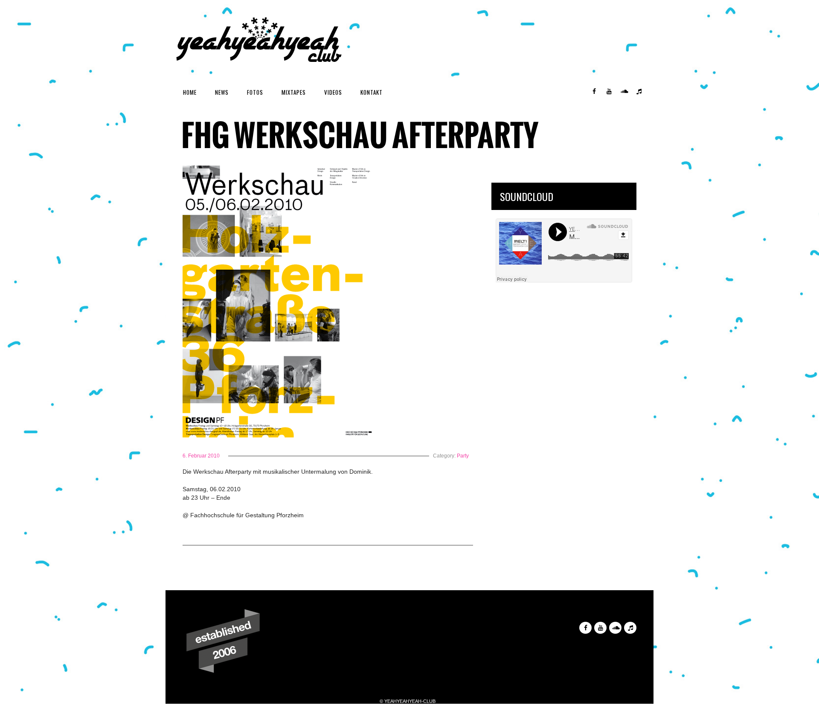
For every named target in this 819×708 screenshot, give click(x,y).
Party (463, 456)
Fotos (255, 92)
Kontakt (371, 92)
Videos (333, 92)
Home (190, 92)
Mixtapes (294, 92)
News (222, 92)
